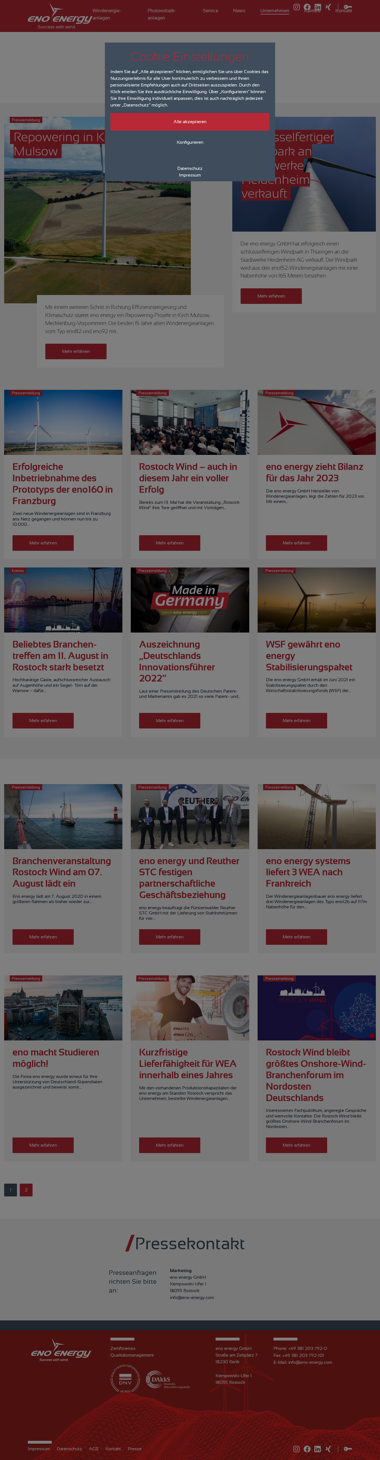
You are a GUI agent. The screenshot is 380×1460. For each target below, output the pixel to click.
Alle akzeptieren (190, 121)
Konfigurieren (190, 142)
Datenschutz (190, 168)
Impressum (190, 175)
